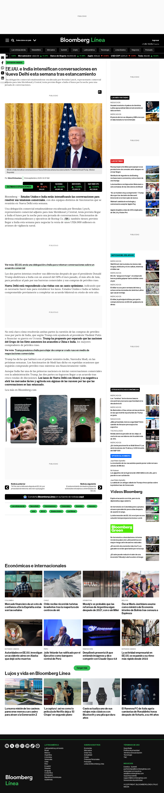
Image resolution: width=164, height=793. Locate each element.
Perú (46, 764)
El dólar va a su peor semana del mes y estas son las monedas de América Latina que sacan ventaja (127, 290)
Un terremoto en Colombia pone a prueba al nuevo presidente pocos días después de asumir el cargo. (127, 509)
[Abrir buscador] (13, 40)
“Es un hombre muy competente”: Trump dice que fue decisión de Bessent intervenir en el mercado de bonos (127, 195)
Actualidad (88, 755)
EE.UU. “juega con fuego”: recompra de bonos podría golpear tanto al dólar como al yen (126, 278)
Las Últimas (71, 511)
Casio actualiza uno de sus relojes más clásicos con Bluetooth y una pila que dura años (99, 713)
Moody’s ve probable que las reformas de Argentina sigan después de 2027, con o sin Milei (101, 607)
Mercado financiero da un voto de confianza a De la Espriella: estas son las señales (23, 607)
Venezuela (48, 759)
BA (67, 218)
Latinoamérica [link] (89, 50)
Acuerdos (79, 506)
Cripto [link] (75, 50)
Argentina (48, 755)
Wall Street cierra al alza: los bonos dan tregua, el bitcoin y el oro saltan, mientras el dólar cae (126, 266)
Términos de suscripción (133, 753)
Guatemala (48, 780)
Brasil (46, 750)
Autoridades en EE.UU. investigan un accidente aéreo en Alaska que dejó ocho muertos (23, 655)
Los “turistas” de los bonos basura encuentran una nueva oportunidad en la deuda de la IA (126, 401)
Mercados (88, 750)
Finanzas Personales (92, 759)
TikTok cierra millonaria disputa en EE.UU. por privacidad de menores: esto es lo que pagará (28, 487)
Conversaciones (50, 506)
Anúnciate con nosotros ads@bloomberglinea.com (134, 772)
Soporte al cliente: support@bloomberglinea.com (135, 777)
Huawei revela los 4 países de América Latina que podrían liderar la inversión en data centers (126, 108)
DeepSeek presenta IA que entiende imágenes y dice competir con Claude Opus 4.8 (100, 655)
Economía (88, 748)
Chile (46, 762)
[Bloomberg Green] (134, 528)
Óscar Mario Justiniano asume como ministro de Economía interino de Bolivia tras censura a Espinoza (140, 608)
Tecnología (128, 755)
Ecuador (47, 766)
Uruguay (47, 771)
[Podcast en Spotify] (38, 746)
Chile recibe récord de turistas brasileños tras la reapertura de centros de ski (61, 607)
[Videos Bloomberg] (134, 492)
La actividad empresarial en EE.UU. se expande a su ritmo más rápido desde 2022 (138, 655)
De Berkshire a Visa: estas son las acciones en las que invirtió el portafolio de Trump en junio (127, 412)
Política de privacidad (132, 750)
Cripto (86, 757)
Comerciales (65, 506)
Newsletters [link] (36, 50)
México (47, 753)
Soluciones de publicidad (133, 780)
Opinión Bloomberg (120, 456)
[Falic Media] (143, 44)
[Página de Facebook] (7, 746)
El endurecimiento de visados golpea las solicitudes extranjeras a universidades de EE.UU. (80, 488)
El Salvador (48, 775)
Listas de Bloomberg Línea (94, 764)
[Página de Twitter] (12, 746)
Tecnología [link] (105, 50)
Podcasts (87, 762)
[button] (100, 92)
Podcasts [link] (148, 50)
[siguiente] (100, 487)
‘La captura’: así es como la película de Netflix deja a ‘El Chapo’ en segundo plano (59, 711)
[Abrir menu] (7, 40)
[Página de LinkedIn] (27, 746)
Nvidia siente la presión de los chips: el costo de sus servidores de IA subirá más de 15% (126, 436)
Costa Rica (48, 773)
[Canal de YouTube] (17, 746)
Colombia (48, 757)
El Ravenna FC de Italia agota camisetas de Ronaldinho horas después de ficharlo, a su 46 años (140, 711)
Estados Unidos (14, 63)
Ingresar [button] (155, 40)
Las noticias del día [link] (19, 50)
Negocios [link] (135, 50)
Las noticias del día (18, 506)
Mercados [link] (51, 50)
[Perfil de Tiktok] (32, 746)
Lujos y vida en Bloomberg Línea (37, 673)
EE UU (43, 511)
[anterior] (7, 487)
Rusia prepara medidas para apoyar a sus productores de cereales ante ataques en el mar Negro (127, 169)
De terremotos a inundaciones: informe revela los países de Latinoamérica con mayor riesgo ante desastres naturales (126, 540)
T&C (125, 757)
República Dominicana (52, 777)
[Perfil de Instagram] (22, 746)
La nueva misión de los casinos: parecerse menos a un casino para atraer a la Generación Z (22, 711)
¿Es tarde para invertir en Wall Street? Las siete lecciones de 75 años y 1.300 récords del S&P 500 (127, 448)
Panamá (47, 768)
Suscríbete (128, 748)
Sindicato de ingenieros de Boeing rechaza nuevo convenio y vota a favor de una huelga (127, 178)
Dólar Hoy (88, 753)
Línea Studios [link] (120, 50)
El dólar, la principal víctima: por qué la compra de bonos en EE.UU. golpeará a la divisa (126, 302)
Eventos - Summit (130, 767)
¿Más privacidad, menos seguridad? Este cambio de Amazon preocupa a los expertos (126, 424)
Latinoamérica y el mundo (53, 748)
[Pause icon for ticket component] (6, 55)
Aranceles (92, 506)
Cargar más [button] (82, 668)
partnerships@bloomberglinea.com (137, 769)
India (33, 511)
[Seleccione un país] (34, 40)
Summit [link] (64, 50)
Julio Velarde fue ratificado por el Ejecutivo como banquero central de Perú (62, 655)
